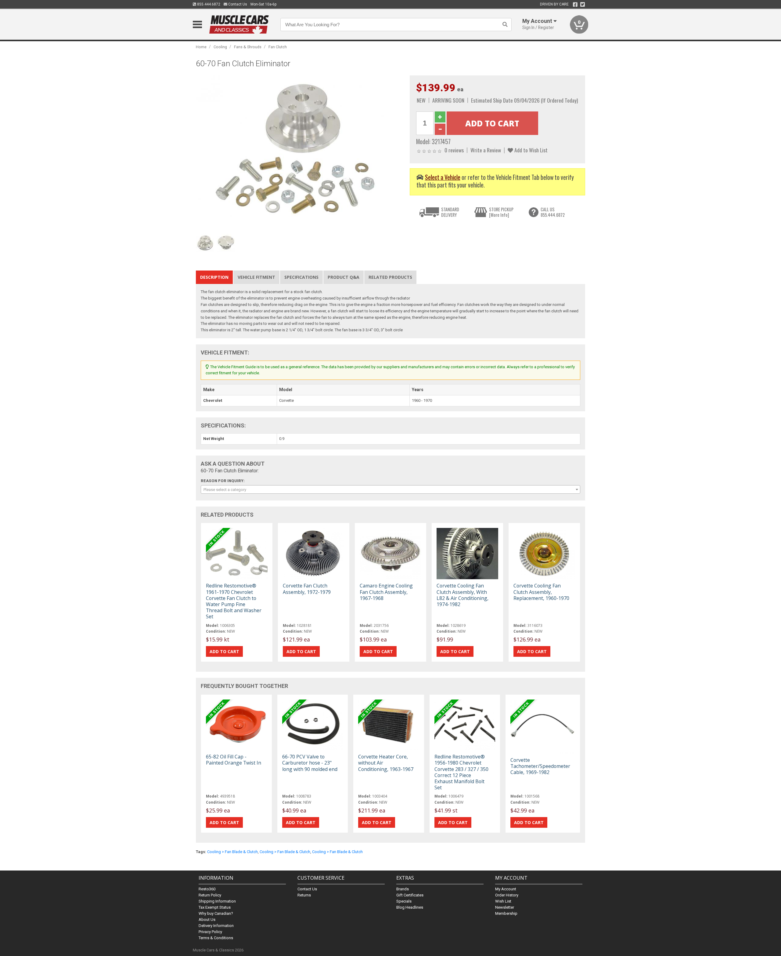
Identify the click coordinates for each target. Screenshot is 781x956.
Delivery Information (216, 925)
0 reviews (454, 150)
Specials (404, 901)
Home (201, 47)
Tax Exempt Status (215, 907)
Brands (402, 889)
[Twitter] (582, 5)
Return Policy (210, 895)
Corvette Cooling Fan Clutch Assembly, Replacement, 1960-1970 (541, 591)
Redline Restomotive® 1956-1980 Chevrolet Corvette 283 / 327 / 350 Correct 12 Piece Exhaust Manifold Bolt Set (461, 772)
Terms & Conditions (216, 938)
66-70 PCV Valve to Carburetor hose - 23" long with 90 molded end (309, 762)
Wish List (503, 901)
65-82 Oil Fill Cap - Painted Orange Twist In (233, 759)
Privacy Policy (210, 931)
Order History (506, 895)
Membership (506, 913)
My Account (505, 889)
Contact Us (237, 4)
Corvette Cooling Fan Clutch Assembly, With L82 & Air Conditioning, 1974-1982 (462, 595)
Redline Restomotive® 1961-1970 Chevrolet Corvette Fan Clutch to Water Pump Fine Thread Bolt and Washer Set (233, 601)
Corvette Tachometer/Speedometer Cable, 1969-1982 (540, 766)
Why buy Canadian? (216, 913)
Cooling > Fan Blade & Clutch (232, 851)
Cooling (220, 47)
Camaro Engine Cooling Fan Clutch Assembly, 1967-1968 (386, 591)
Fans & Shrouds (247, 47)
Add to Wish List (530, 150)
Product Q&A (343, 277)
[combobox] (390, 489)
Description (214, 277)
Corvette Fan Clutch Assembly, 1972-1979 (307, 588)
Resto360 (207, 889)
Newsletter (504, 907)
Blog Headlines (409, 907)
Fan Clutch (277, 47)
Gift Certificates (409, 895)
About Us (207, 919)
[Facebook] (575, 5)
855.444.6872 (208, 4)
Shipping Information (217, 901)
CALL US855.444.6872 (553, 212)
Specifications (301, 277)
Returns (304, 895)
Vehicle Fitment (256, 277)
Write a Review (485, 150)
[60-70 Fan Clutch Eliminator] (299, 153)
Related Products (390, 277)
